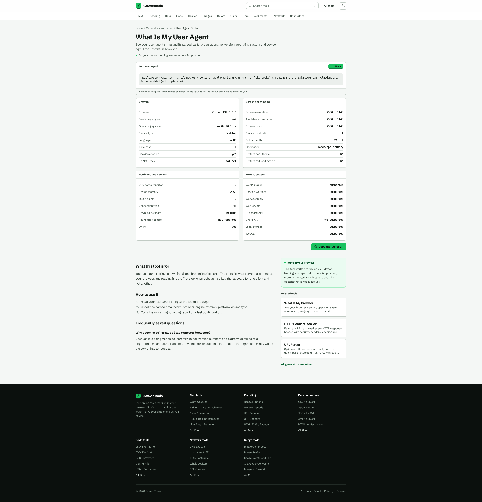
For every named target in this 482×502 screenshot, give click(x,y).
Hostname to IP (199, 452)
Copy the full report (331, 246)
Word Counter (198, 402)
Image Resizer (253, 452)
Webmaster (261, 16)
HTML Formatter (146, 469)
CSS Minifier (143, 463)
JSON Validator (145, 452)
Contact (341, 491)
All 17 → (194, 475)
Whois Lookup (198, 463)
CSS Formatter (145, 458)
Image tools (251, 440)
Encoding (154, 16)
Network (279, 16)
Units (233, 16)
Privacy (329, 491)
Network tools (199, 440)
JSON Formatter (146, 446)
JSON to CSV (306, 407)
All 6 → (302, 430)
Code (179, 16)
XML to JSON (306, 418)
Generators (297, 16)
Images (207, 16)
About (317, 491)
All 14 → (249, 430)
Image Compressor (256, 446)
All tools (329, 6)
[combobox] (282, 5)
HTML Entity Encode (256, 424)
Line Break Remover (202, 424)
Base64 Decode (253, 407)
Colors (221, 16)
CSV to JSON (306, 402)
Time (245, 16)
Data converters (308, 395)
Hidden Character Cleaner (206, 407)
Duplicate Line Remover (204, 418)
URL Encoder (252, 413)
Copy (338, 66)
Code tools (142, 440)
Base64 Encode (253, 402)
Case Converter (199, 413)
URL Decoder (252, 418)
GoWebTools (153, 396)
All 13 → (140, 475)
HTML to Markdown (310, 424)
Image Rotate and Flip (257, 458)
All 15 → (194, 430)
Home (139, 28)
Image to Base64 (254, 469)
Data (168, 16)
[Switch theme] (343, 5)
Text (140, 16)
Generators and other (159, 28)
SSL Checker (198, 469)
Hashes (192, 16)
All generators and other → (298, 364)
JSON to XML (306, 413)
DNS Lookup (197, 446)
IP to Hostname (199, 458)
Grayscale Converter (257, 463)
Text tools (196, 395)
